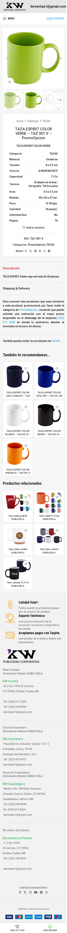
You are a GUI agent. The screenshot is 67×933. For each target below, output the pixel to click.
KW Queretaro (13, 739)
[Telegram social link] (49, 251)
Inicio (20, 121)
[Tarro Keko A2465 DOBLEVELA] (18, 535)
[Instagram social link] (30, 892)
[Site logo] (15, 6)
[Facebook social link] (26, 251)
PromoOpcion (36, 244)
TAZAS (46, 121)
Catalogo (33, 121)
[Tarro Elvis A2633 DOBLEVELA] (49, 535)
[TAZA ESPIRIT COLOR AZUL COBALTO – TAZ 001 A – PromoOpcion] (18, 377)
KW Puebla (10, 681)
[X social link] (30, 251)
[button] (6, 58)
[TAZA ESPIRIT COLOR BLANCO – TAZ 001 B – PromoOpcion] (18, 415)
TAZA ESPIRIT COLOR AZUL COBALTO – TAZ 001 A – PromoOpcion (18, 395)
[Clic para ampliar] (10, 82)
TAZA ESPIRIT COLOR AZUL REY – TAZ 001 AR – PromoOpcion (49, 395)
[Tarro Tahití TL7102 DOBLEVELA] (49, 502)
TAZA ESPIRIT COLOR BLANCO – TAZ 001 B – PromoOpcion (17, 434)
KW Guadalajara (14, 784)
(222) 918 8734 (55, 18)
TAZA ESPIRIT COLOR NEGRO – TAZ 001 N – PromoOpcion (49, 434)
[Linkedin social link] (40, 251)
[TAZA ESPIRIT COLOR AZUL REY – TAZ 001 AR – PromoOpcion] (49, 377)
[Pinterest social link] (35, 251)
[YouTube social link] (36, 892)
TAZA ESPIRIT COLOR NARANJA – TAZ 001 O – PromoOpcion (17, 473)
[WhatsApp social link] (44, 251)
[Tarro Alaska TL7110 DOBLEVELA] (18, 569)
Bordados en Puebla (17, 838)
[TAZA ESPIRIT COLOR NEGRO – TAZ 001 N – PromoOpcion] (49, 415)
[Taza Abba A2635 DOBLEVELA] (18, 502)
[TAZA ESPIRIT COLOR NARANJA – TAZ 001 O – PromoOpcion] (18, 454)
